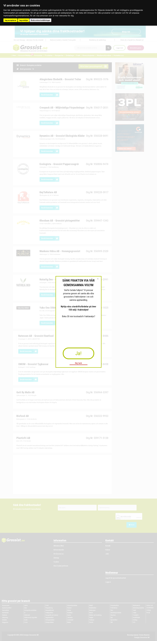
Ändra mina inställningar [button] (40, 20)
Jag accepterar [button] (10, 20)
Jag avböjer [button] (23, 20)
